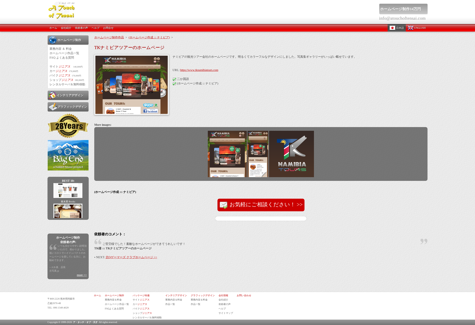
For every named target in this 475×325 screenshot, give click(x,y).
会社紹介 (66, 27)
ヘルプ (95, 27)
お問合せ (108, 27)
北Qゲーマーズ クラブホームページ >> (131, 257)
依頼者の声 (81, 27)
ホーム (53, 27)
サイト (66, 66)
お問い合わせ (244, 295)
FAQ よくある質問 (62, 57)
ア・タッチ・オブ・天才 (85, 322)
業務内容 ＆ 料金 (61, 48)
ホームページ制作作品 (109, 37)
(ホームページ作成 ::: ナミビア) (149, 37)
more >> (82, 275)
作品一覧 (170, 304)
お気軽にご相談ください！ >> (265, 204)
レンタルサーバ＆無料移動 (67, 84)
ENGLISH (420, 27)
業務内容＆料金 (113, 299)
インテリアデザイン (70, 95)
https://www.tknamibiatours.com (199, 70)
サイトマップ (226, 313)
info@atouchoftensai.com (402, 18)
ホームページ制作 (69, 40)
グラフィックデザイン (72, 106)
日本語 (399, 27)
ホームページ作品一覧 (64, 53)
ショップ (67, 79)
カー (64, 71)
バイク (65, 75)
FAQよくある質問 (114, 308)
